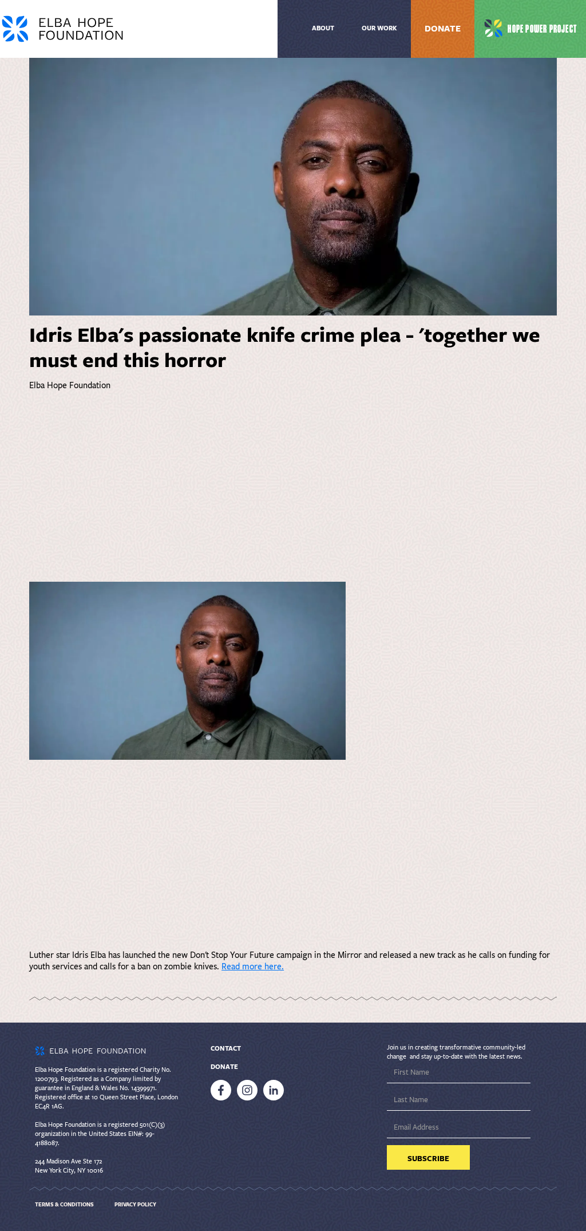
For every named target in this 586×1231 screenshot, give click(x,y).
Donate (443, 28)
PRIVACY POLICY (135, 1204)
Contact (226, 1048)
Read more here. (252, 966)
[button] (379, 29)
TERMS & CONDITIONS (64, 1204)
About (323, 28)
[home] (117, 29)
